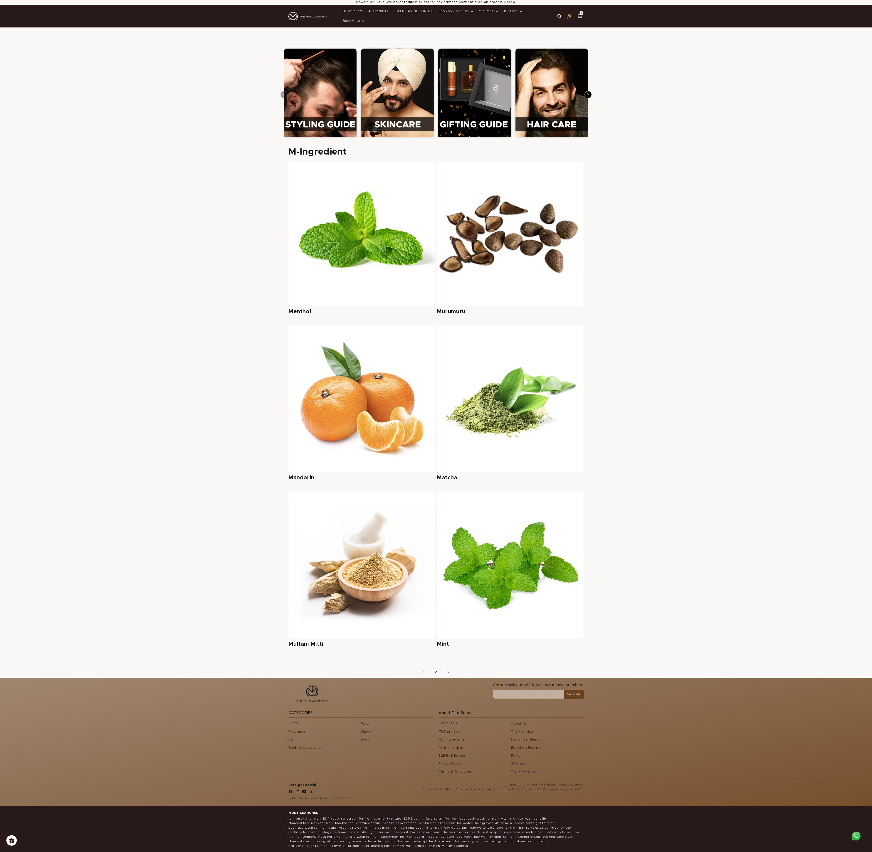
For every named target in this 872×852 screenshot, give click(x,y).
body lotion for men (394, 841)
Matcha (447, 477)
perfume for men (301, 832)
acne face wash (459, 836)
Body (365, 739)
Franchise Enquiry (525, 747)
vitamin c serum (368, 823)
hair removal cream (425, 832)
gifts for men (380, 832)
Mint (443, 644)
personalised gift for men (421, 827)
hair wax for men (487, 836)
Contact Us (448, 723)
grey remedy (561, 827)
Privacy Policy (450, 763)
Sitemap (518, 763)
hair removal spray (534, 827)
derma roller (358, 832)
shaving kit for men (328, 841)
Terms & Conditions (455, 771)
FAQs (515, 755)
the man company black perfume (314, 836)
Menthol (299, 311)
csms (333, 827)
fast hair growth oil (499, 841)
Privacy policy (319, 798)
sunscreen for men (356, 818)
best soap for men (496, 832)
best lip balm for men (400, 823)
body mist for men (344, 846)
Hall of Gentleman (526, 739)
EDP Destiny (414, 818)
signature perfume (361, 841)
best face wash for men (307, 827)
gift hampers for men (423, 846)
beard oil (401, 832)
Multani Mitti (305, 644)
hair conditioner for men (307, 846)
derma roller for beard (461, 832)
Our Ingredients (452, 739)
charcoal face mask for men (310, 823)
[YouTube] (304, 792)
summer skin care (387, 818)
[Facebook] (290, 792)
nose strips (435, 836)
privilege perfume (332, 832)
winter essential (455, 846)
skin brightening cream (521, 836)
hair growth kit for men (493, 823)
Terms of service (341, 798)
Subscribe (573, 694)
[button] (455, 11)
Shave (366, 731)
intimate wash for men (361, 836)
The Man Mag (522, 731)
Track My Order (524, 771)
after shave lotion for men (383, 846)
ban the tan (344, 823)
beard (419, 836)
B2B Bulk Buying (452, 755)
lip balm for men (386, 827)
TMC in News (449, 731)
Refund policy (298, 798)
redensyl (420, 841)
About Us (519, 723)
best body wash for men (479, 818)
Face (365, 723)
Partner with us (451, 747)
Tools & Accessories (305, 747)
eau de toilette (482, 827)
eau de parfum (456, 827)
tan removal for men (304, 818)
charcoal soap (299, 841)
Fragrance (296, 731)
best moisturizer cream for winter (446, 823)
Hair (291, 739)
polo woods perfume (563, 832)
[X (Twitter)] (311, 792)
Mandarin (301, 477)
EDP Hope (331, 818)
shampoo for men (531, 841)
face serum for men (441, 818)
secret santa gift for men (534, 823)
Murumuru (451, 311)
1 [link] (424, 672)
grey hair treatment (355, 827)
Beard (293, 723)
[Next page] (448, 672)
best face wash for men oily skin (455, 841)
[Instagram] (297, 792)
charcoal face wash (557, 836)
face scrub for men (528, 832)
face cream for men (396, 836)
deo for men (507, 827)
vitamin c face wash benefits (524, 818)
